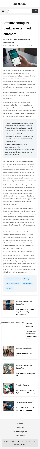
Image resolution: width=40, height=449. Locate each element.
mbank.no (19, 3)
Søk (35, 11)
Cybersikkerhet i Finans (24, 402)
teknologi (26, 279)
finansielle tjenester (13, 279)
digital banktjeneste (13, 283)
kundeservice (27, 283)
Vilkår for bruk (20, 436)
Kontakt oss (20, 428)
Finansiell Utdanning (23, 385)
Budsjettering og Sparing (24, 348)
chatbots (9, 288)
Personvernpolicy (20, 432)
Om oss (20, 424)
